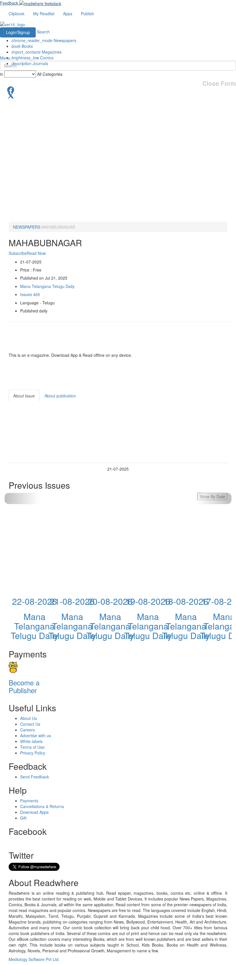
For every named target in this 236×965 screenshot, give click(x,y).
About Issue (24, 396)
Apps (67, 13)
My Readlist (43, 13)
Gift (23, 818)
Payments (29, 800)
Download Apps (34, 812)
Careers (27, 730)
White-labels (31, 741)
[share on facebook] (118, 89)
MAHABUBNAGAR (58, 227)
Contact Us (30, 724)
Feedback (9, 3)
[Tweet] (118, 95)
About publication (60, 396)
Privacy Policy (32, 753)
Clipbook (16, 13)
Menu (5, 58)
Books (22, 46)
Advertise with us (35, 735)
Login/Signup (18, 32)
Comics (33, 57)
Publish (87, 13)
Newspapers (44, 40)
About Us (28, 718)
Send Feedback (34, 777)
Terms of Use (32, 747)
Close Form (219, 83)
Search (43, 32)
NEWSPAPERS (26, 227)
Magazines (37, 52)
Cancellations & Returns (42, 806)
